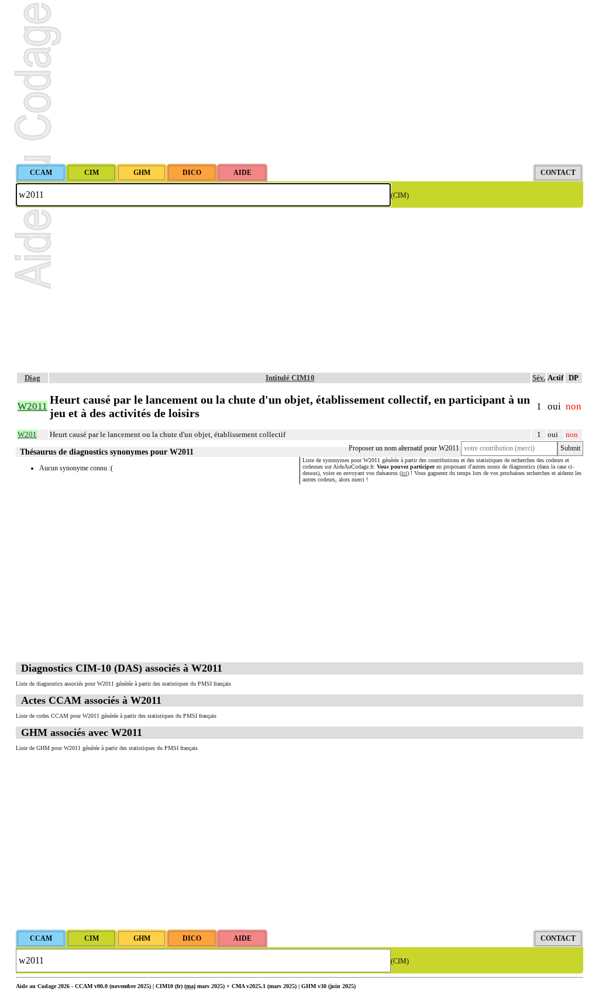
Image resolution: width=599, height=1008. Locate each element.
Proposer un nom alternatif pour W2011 (404, 448)
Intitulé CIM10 (290, 377)
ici (404, 473)
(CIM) (400, 195)
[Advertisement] (299, 82)
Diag (32, 377)
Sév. (538, 377)
